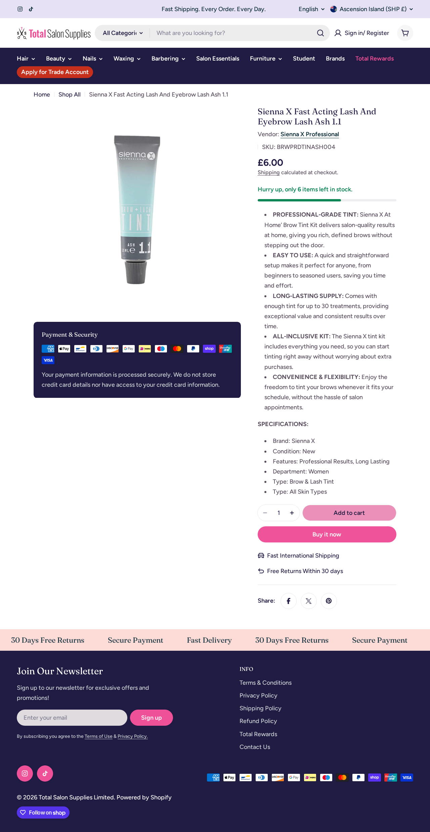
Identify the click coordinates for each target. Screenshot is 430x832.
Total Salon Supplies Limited (76, 797)
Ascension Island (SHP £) (373, 9)
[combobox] (212, 33)
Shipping (269, 172)
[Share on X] (309, 601)
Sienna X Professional (310, 134)
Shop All (69, 94)
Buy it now (326, 534)
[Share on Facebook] (289, 601)
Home (42, 94)
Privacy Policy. (133, 736)
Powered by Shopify (144, 797)
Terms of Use (99, 736)
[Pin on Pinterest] (329, 601)
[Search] (320, 33)
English (308, 9)
